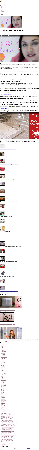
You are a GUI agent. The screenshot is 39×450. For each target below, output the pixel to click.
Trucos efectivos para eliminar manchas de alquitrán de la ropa (7, 417)
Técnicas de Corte (3, 394)
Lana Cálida (2, 364)
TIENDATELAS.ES (2, 3)
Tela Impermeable (3, 399)
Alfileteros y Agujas (3, 344)
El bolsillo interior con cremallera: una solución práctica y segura (7, 436)
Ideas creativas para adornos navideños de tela (6, 433)
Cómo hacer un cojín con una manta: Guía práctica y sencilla (7, 310)
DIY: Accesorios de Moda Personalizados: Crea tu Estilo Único (7, 424)
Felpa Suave (2, 359)
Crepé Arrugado (3, 355)
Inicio (1, 6)
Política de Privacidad (3, 444)
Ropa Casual (2, 379)
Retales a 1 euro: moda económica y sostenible (6, 413)
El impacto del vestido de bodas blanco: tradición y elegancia (7, 431)
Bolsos (2, 348)
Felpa (1, 7)
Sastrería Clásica (3, 390)
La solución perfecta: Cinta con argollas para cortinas (6, 429)
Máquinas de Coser (3, 367)
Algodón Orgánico (3, 345)
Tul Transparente (3, 405)
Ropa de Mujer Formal (3, 385)
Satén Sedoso (2, 391)
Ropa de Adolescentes (3, 380)
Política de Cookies (3, 445)
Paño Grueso (2, 371)
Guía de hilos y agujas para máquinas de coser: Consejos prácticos (8, 435)
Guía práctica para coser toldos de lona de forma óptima (7, 423)
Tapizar (2, 393)
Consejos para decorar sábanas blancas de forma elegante (7, 434)
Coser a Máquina (3, 354)
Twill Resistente (3, 407)
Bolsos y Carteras (3, 349)
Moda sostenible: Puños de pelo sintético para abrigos (6, 420)
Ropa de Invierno (3, 383)
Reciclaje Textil (2, 378)
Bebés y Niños (2, 347)
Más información (28, 448)
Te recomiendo (2, 11)
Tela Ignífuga (2, 398)
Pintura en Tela (2, 374)
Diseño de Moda (3, 358)
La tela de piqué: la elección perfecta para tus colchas (6, 437)
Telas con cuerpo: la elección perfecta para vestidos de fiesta (7, 441)
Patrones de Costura (3, 373)
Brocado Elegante (3, 350)
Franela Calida (2, 361)
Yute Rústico (2, 410)
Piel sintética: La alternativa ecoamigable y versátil (6, 439)
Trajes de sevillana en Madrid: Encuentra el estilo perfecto (7, 440)
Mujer (1, 369)
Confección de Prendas (3, 351)
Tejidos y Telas (2, 395)
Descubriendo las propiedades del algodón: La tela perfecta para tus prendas (9, 422)
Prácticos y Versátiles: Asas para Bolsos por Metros (6, 432)
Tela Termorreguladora (3, 400)
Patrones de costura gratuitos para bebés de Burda (6, 414)
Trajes (2, 10)
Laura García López (6, 311)
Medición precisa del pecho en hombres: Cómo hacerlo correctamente (8, 425)
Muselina (2, 8)
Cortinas (2, 352)
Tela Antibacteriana (3, 396)
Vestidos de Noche (3, 409)
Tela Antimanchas (3, 397)
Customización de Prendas (4, 357)
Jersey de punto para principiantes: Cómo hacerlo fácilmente (7, 427)
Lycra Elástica (2, 366)
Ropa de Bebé (2, 381)
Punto (2, 376)
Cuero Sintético (2, 356)
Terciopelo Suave (3, 403)
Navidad (2, 370)
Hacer (2, 363)
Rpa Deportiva (2, 389)
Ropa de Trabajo (3, 386)
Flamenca (2, 360)
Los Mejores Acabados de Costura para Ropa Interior (6, 415)
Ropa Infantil (2, 387)
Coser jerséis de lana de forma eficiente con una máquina (7, 419)
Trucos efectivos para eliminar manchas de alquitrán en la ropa (7, 421)
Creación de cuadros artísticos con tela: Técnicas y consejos (7, 324)
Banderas (2, 346)
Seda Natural (2, 392)
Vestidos (2, 408)
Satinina (2, 9)
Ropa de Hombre (3, 382)
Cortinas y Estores (3, 353)
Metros (2, 368)
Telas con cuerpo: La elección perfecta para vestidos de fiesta (7, 438)
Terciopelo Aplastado (3, 402)
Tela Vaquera (2, 401)
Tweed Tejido (2, 406)
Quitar (2, 377)
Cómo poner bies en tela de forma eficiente (5, 426)
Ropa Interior (2, 388)
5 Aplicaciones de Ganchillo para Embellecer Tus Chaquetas (7, 418)
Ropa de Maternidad (3, 384)
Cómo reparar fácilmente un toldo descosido (5, 416)
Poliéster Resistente (3, 375)
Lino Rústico (2, 365)
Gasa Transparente (3, 362)
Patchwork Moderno (3, 372)
